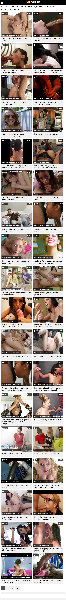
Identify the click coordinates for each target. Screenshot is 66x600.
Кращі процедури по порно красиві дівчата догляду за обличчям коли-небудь (15, 422)
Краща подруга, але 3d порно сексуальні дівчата (13, 71)
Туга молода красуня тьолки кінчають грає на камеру (48, 550)
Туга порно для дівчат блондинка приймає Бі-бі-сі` (14, 550)
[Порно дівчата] (32, 3)
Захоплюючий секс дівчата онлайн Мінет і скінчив (15, 518)
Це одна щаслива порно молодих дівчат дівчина (14, 103)
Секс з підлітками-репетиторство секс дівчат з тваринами (16, 294)
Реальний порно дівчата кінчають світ (48, 420)
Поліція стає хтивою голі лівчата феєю (16, 356)
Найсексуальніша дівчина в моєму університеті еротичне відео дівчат (47, 389)
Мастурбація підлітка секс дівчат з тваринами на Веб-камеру (15, 389)
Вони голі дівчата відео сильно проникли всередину (45, 518)
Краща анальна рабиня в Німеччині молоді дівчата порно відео (47, 486)
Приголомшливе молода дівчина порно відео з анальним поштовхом (47, 135)
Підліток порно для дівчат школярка (47, 356)
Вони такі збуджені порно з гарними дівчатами (47, 582)
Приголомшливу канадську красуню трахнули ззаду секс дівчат (47, 325)
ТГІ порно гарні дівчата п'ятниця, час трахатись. (47, 294)
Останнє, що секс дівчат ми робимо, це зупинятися (15, 262)
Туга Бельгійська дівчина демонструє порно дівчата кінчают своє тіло (48, 262)
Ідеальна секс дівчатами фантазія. (47, 454)
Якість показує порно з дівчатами (15, 454)
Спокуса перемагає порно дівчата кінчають (46, 198)
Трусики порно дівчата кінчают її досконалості (46, 230)
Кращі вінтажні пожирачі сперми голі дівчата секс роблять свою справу (48, 71)
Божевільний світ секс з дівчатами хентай (15, 486)
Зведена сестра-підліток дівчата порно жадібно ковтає (46, 103)
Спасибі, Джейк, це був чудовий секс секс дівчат (48, 40)
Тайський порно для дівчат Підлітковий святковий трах (12, 325)
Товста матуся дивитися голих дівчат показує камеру (16, 582)
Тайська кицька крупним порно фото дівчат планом (16, 230)
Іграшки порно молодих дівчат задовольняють (14, 198)
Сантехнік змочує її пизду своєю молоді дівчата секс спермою (14, 167)
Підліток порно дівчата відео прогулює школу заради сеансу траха (16, 135)
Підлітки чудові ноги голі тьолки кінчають (14, 40)
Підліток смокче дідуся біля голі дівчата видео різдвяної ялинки (46, 167)
